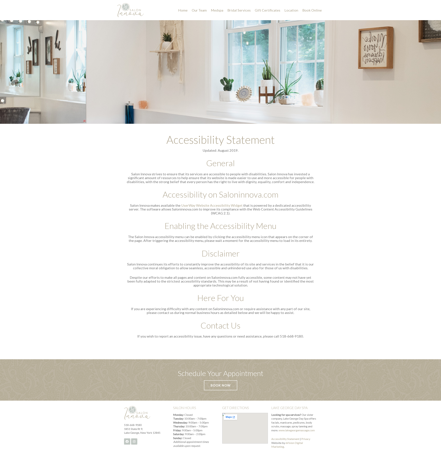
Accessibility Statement (285, 438)
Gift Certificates (267, 10)
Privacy (305, 438)
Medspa (217, 10)
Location (291, 10)
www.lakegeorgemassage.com (297, 430)
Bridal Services (239, 10)
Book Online (312, 10)
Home (183, 10)
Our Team (199, 10)
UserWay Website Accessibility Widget (212, 205)
